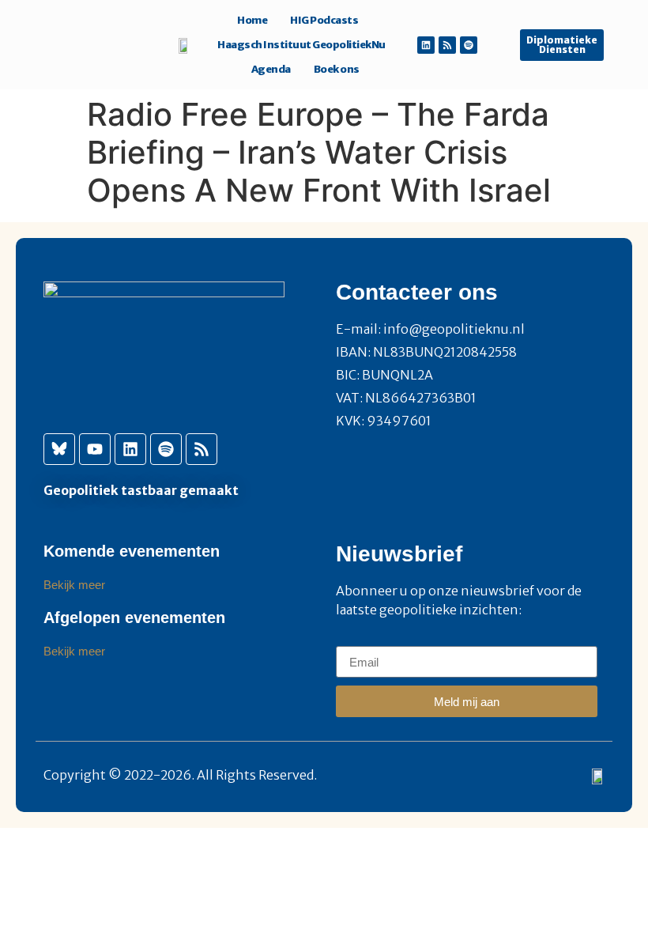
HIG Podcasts (324, 20)
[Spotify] (468, 45)
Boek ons (337, 69)
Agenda (271, 69)
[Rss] (447, 45)
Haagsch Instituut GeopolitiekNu (301, 44)
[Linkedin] (426, 45)
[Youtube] (95, 449)
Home (252, 20)
